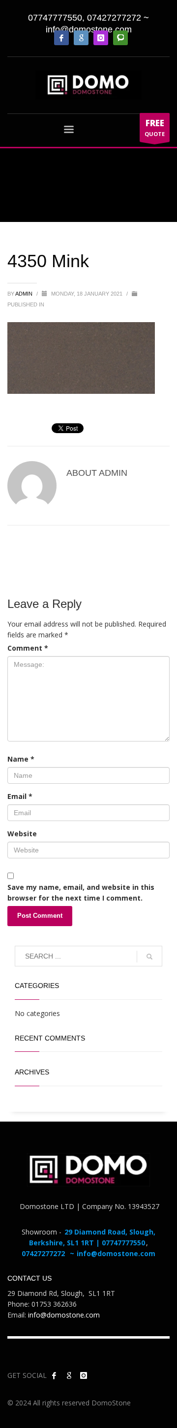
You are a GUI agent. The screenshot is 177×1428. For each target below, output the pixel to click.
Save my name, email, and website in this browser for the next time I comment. (80, 892)
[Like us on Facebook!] (54, 1375)
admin (24, 294)
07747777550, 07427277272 (84, 18)
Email (19, 796)
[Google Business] (81, 37)
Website (22, 833)
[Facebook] (61, 37)
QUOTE (155, 127)
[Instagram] (100, 37)
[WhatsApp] (120, 37)
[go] (149, 956)
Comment (27, 648)
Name (20, 759)
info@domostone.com (89, 29)
